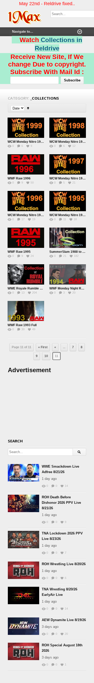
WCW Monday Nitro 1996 (26, 215)
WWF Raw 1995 (19, 252)
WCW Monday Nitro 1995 (67, 215)
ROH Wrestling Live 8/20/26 (64, 564)
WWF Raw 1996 (19, 178)
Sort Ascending (28, 108)
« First (43, 347)
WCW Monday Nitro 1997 (67, 178)
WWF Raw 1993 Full (22, 325)
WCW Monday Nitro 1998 (67, 142)
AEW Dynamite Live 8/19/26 (64, 620)
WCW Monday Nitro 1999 (26, 142)
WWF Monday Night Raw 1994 (71, 288)
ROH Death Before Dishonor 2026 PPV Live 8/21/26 (61, 502)
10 (46, 356)
